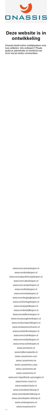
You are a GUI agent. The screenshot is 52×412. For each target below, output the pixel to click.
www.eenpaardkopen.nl (26, 306)
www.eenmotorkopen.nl (26, 293)
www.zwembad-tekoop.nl (26, 390)
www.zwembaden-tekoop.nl (26, 398)
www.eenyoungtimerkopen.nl (26, 318)
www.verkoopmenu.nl (26, 402)
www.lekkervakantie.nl (26, 352)
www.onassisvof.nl (26, 406)
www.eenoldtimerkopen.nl (26, 314)
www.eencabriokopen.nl (26, 281)
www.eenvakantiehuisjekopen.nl (26, 276)
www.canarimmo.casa (26, 364)
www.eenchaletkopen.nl (26, 335)
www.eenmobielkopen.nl (26, 339)
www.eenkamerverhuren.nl (26, 327)
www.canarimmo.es (26, 360)
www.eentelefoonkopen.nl (26, 331)
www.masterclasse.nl (26, 385)
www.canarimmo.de (26, 369)
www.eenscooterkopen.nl (26, 344)
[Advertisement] (26, 159)
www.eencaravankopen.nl (26, 268)
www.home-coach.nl (26, 381)
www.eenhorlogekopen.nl (26, 302)
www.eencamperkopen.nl (26, 285)
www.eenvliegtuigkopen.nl (26, 297)
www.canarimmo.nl (26, 373)
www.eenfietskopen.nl (26, 289)
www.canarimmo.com (26, 356)
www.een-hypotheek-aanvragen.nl (26, 377)
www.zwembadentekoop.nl (26, 394)
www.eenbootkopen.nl (26, 272)
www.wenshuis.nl (26, 348)
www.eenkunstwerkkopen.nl (26, 323)
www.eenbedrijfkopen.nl (26, 310)
